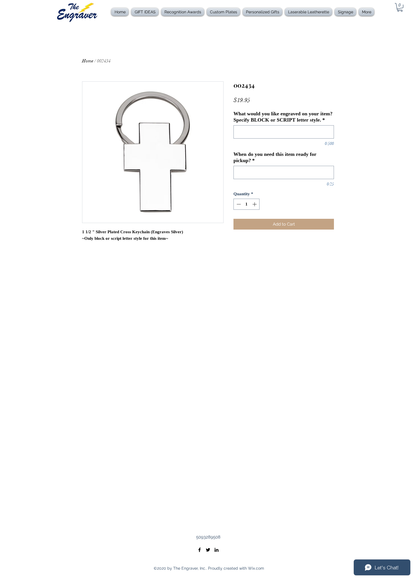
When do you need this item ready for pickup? (274, 157)
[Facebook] (199, 550)
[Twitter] (208, 550)
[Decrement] (238, 204)
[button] (182, 12)
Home (87, 61)
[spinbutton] (246, 204)
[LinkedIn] (216, 550)
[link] (400, 7)
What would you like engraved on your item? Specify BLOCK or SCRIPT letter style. (283, 117)
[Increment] (255, 204)
